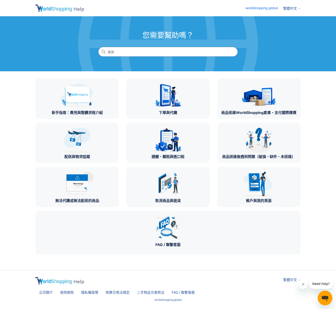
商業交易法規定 (118, 292)
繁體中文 (290, 8)
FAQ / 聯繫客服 (183, 292)
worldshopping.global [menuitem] (261, 8)
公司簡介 (46, 292)
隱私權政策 (89, 292)
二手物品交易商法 (150, 292)
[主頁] (59, 8)
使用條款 (67, 292)
